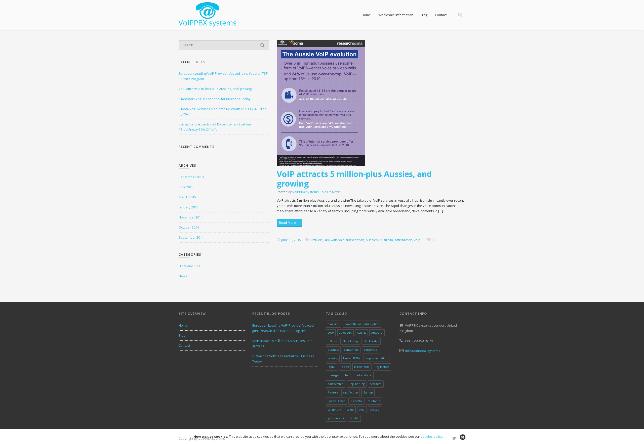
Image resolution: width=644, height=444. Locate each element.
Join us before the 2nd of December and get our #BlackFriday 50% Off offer (215, 127)
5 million (316, 240)
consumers (351, 349)
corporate (370, 349)
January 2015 (188, 207)
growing (333, 358)
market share (363, 375)
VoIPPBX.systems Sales (310, 192)
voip (417, 240)
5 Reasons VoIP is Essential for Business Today (215, 99)
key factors (382, 367)
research (376, 384)
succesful (356, 401)
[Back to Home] (207, 14)
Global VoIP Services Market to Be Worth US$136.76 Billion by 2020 (223, 111)
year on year (336, 418)
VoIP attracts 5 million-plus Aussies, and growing (354, 178)
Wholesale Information (395, 15)
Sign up (368, 392)
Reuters (333, 392)
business (333, 349)
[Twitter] (454, 438)
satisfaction (403, 240)
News (336, 192)
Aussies (372, 240)
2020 (331, 332)
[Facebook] (462, 438)
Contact (441, 15)
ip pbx (345, 367)
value (350, 409)
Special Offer (336, 401)
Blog (424, 15)
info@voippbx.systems (422, 350)
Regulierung (357, 384)
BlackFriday (371, 341)
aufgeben (345, 332)
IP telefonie (362, 367)
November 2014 (191, 217)
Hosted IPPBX (351, 358)
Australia (386, 240)
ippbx (331, 367)
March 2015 (187, 197)
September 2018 (191, 177)
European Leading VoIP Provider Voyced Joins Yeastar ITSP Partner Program (223, 76)
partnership (335, 384)
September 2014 (191, 237)
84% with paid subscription (344, 240)
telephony (334, 409)
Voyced (374, 409)
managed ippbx (338, 375)
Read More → (289, 222)
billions (332, 341)
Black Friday (350, 341)
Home (366, 15)
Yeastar (354, 418)
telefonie (374, 401)
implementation (376, 358)
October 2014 (189, 227)
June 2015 (186, 187)
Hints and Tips (189, 266)
